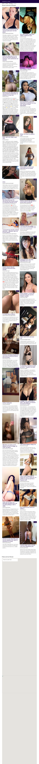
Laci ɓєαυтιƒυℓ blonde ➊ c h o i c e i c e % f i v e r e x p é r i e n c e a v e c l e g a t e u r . (28, 228)
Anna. (4, 182)
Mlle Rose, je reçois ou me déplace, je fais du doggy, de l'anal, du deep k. (10, 446)
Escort (3, 3)
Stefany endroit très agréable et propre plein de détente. (28, 201)
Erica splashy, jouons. (25, 69)
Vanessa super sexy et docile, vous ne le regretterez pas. (27, 545)
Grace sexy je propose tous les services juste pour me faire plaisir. (10, 31)
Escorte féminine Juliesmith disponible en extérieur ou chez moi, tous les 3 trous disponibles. (28, 103)
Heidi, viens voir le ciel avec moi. (27, 337)
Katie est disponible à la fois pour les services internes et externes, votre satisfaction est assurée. (10, 58)
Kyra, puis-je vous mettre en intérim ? (27, 508)
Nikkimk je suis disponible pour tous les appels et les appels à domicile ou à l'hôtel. (10, 540)
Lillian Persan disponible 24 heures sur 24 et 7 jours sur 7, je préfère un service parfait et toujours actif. (28, 478)
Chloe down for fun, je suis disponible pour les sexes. (27, 167)
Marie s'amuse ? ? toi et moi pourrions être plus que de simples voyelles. (27, 295)
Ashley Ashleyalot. (7, 403)
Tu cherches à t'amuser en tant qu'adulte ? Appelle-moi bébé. (28, 366)
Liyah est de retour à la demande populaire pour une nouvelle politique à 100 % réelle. (10, 504)
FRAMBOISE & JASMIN (6, 1)
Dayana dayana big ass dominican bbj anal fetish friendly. (9, 268)
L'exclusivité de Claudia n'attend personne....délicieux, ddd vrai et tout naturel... (11, 231)
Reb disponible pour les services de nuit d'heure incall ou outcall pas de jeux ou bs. (10, 201)
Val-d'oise (11, 3)
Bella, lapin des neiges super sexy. (10, 137)
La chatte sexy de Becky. (9, 314)
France (7, 3)
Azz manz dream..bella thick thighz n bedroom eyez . (27, 35)
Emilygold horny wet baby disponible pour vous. (26, 260)
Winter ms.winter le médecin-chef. (27, 134)
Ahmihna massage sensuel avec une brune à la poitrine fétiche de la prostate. (11, 356)
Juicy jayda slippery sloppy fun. (28, 444)
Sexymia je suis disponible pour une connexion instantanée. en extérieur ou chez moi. (10, 94)
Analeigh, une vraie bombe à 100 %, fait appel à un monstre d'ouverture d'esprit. (27, 402)
